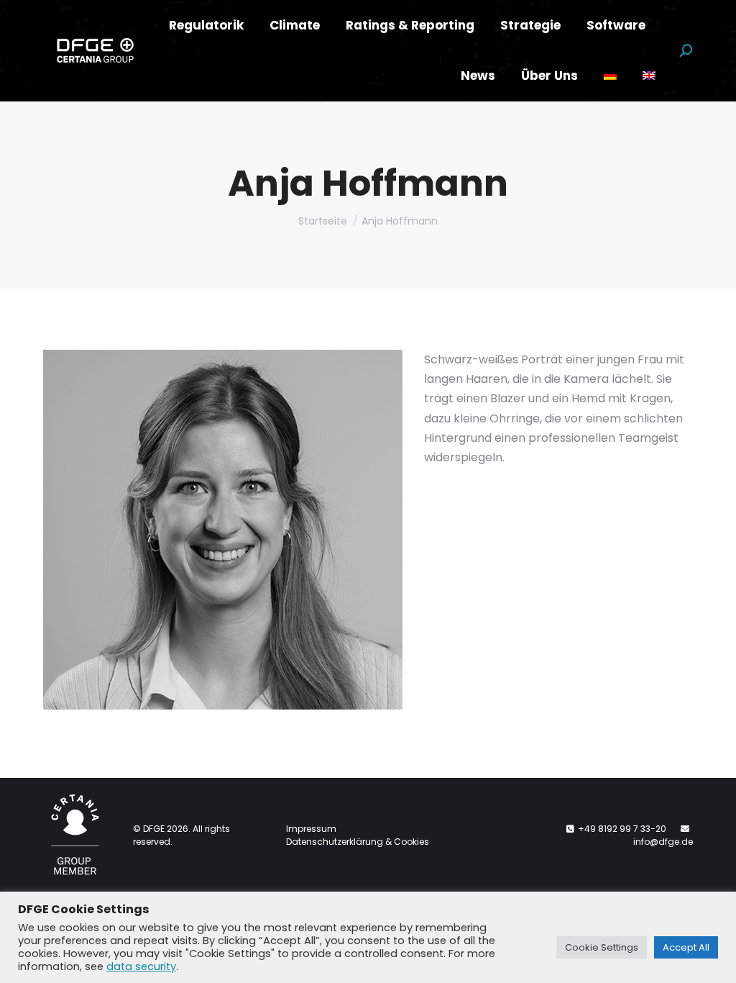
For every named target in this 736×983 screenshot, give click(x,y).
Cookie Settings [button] (601, 947)
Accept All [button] (686, 947)
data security (141, 966)
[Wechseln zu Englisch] (649, 75)
